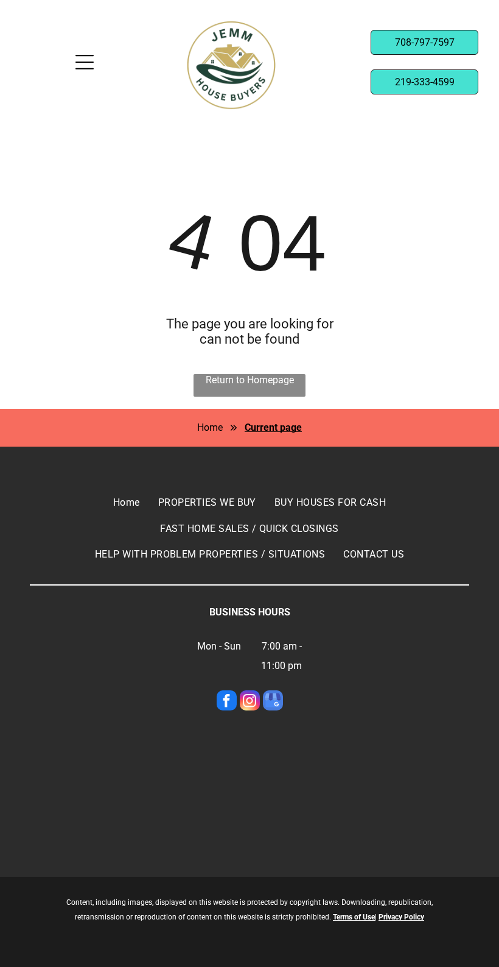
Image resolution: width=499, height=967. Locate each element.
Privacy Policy (401, 917)
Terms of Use (354, 917)
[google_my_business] (273, 702)
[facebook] (227, 702)
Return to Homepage (250, 380)
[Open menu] (84, 62)
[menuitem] (126, 502)
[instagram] (250, 702)
